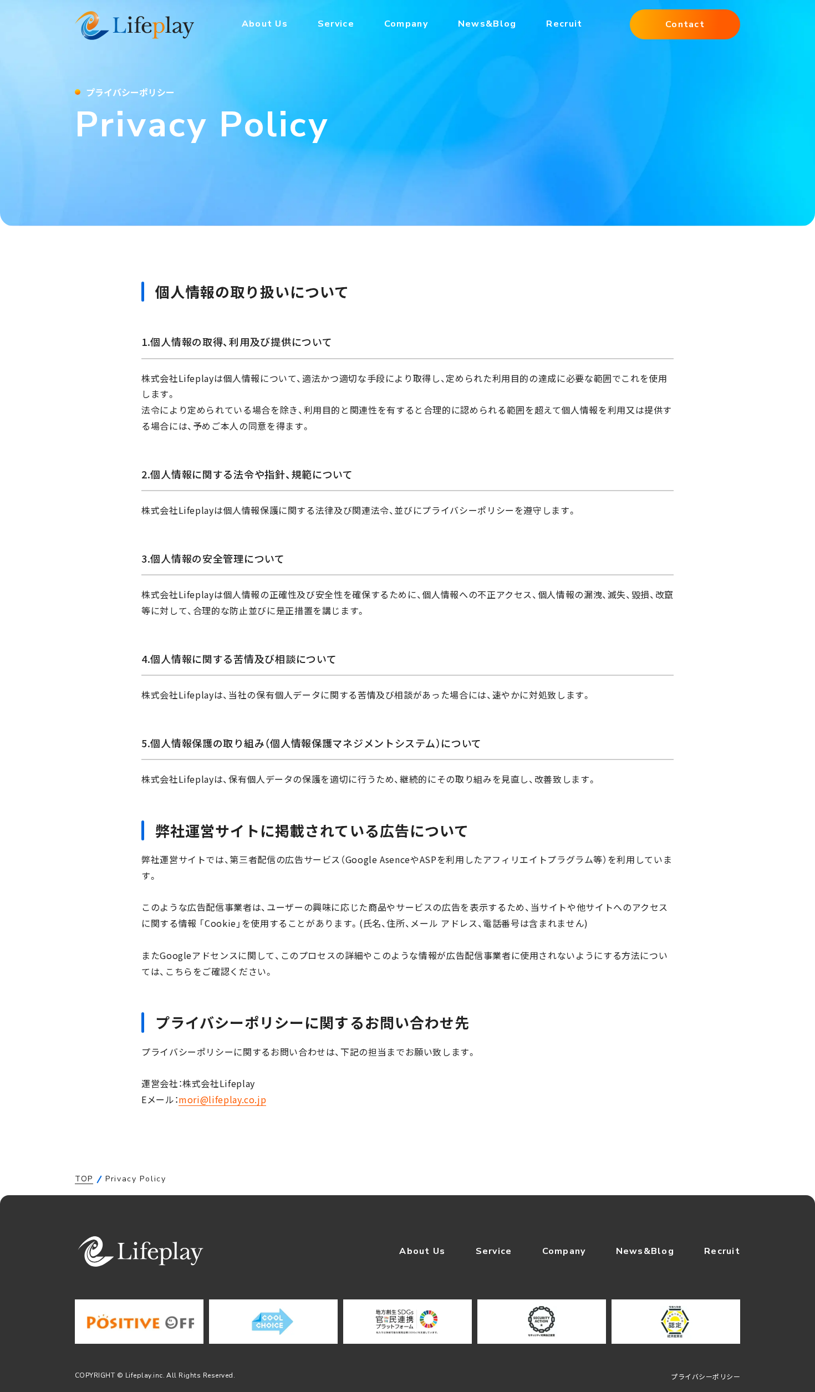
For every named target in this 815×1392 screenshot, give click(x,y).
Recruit (564, 24)
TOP (84, 1179)
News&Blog (487, 24)
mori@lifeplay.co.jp (222, 1099)
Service (336, 24)
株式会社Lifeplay (134, 25)
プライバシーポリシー (705, 1376)
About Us (265, 24)
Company (406, 24)
